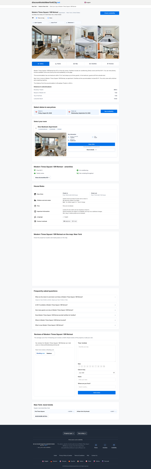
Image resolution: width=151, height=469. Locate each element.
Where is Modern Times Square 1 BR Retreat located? (50, 320)
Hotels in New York (43, 6)
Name (79, 376)
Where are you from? (84, 383)
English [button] (88, 2)
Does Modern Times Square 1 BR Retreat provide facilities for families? (55, 315)
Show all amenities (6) (41, 177)
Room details (90, 149)
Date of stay (81, 369)
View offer (91, 144)
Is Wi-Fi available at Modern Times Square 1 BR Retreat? (51, 305)
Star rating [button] (81, 433)
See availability (109, 111)
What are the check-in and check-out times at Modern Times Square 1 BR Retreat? (59, 297)
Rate (79, 364)
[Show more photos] (53, 42)
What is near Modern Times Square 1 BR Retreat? (49, 325)
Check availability (109, 13)
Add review (96, 392)
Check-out (73, 111)
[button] (40, 18)
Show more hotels (41, 416)
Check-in (40, 111)
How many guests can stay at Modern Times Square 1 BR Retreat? (54, 310)
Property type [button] (68, 433)
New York (34, 6)
